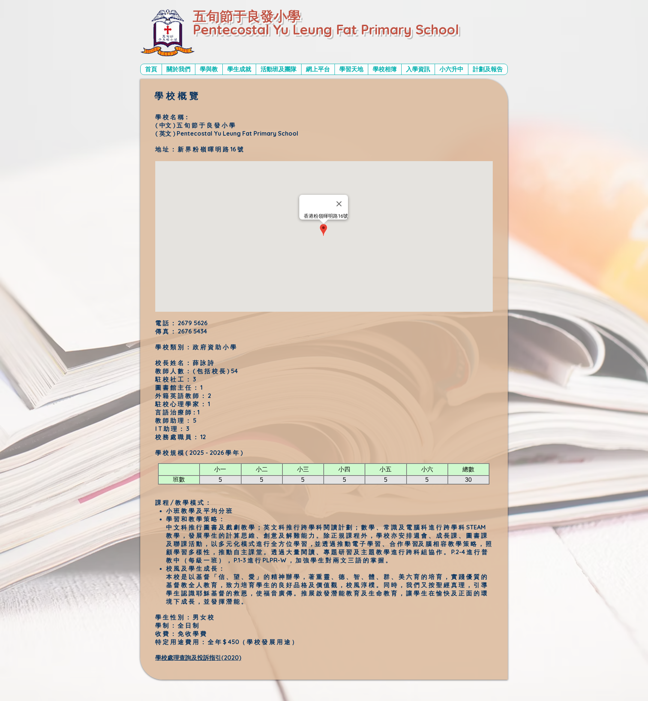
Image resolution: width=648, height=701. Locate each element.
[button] (178, 69)
